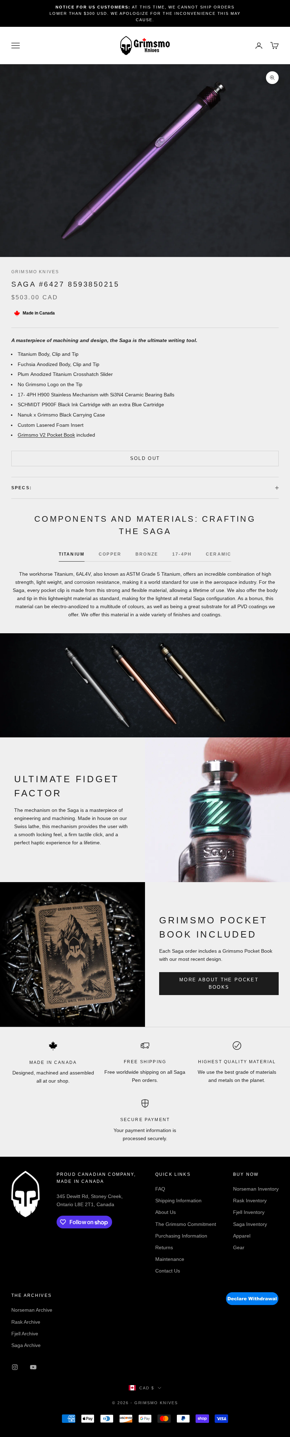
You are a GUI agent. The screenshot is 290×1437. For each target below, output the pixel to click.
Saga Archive (26, 1345)
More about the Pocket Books (219, 983)
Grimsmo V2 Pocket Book (46, 435)
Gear (238, 1247)
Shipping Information (178, 1200)
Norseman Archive (31, 1310)
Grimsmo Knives (35, 271)
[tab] (72, 556)
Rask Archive (25, 1322)
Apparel (241, 1236)
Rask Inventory (250, 1200)
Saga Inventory (250, 1224)
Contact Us (167, 1271)
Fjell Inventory (249, 1212)
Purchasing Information (181, 1236)
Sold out (145, 458)
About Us (165, 1212)
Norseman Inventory (256, 1189)
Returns (164, 1247)
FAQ (160, 1189)
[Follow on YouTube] (33, 1367)
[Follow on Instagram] (14, 1367)
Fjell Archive (24, 1333)
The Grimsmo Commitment (185, 1224)
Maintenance (169, 1259)
